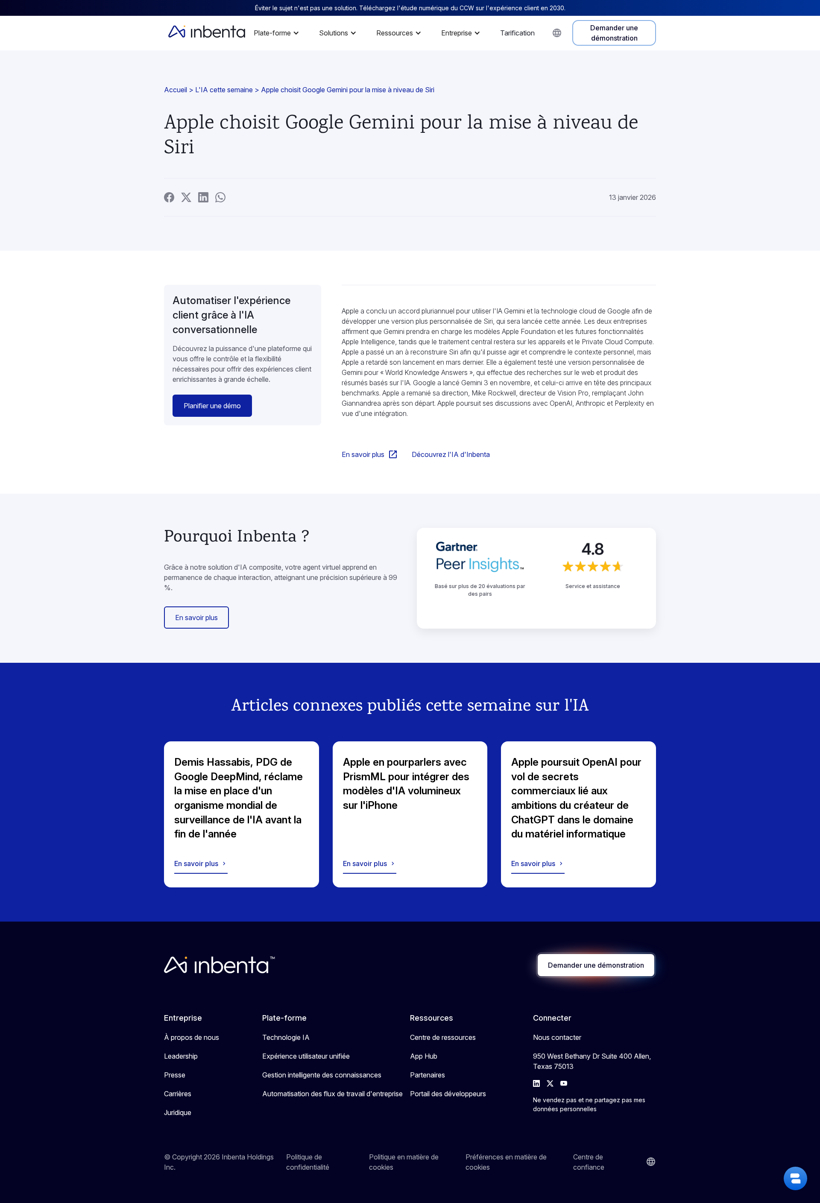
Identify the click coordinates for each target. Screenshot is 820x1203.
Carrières (177, 1093)
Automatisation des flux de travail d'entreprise (332, 1093)
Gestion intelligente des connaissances (321, 1075)
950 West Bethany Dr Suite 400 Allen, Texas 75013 (592, 1061)
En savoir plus (196, 617)
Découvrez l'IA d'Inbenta (451, 454)
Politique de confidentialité (307, 1162)
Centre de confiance (588, 1162)
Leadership (181, 1056)
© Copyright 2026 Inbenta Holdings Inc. (219, 1162)
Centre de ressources (443, 1037)
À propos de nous (191, 1037)
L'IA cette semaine (224, 89)
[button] (278, 33)
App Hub (423, 1056)
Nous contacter (557, 1037)
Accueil (175, 89)
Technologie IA (286, 1037)
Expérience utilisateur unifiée (306, 1056)
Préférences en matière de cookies (506, 1162)
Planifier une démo (212, 405)
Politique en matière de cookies (404, 1162)
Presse (174, 1075)
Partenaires (427, 1075)
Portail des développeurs (448, 1093)
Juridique (177, 1112)
